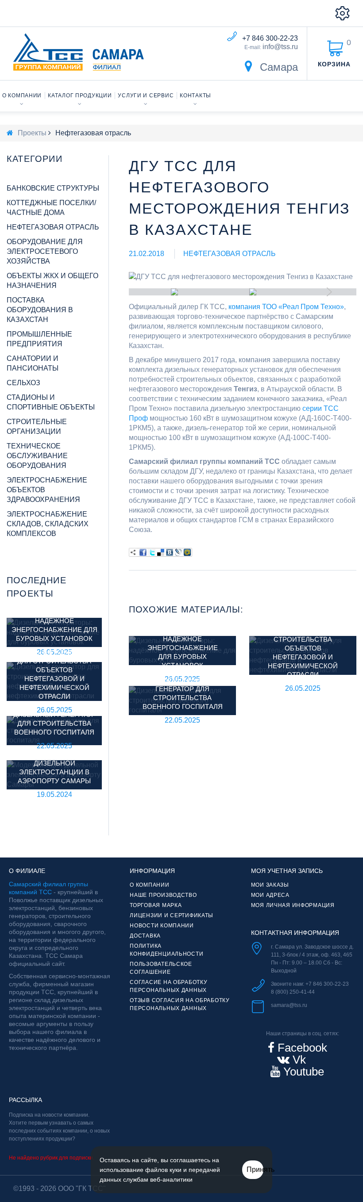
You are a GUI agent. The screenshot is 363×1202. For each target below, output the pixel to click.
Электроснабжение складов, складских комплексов (48, 523)
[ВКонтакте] (169, 552)
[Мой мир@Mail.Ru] (187, 552)
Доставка (145, 936)
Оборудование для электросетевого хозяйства (45, 251)
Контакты (195, 95)
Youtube (302, 1071)
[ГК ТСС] (78, 51)
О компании (22, 95)
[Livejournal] (178, 552)
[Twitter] (151, 552)
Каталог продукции (80, 95)
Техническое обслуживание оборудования (37, 455)
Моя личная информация (293, 905)
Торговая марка (156, 905)
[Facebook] (143, 552)
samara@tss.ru (289, 1005)
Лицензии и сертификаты (171, 915)
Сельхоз (23, 383)
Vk (298, 1059)
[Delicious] (160, 552)
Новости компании (162, 926)
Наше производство (163, 895)
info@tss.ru (280, 46)
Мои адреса (270, 895)
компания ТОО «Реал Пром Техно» (286, 306)
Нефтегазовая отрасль (229, 253)
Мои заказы (270, 885)
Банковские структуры (53, 188)
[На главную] (10, 133)
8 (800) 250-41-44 (293, 992)
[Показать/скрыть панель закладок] (133, 552)
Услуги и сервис (146, 95)
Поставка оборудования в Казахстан (40, 309)
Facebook (300, 1047)
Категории (34, 159)
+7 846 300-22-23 (270, 38)
